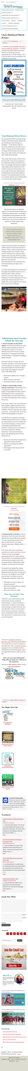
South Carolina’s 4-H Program (7, 788)
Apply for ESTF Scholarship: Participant (12, 1034)
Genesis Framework (21, 1059)
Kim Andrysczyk (14, 41)
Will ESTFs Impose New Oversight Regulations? (13, 1042)
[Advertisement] (14, 123)
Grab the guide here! (9, 1011)
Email (24, 917)
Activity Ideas (6, 20)
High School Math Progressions (10, 1031)
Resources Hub (19, 10)
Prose (12, 1059)
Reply (4, 834)
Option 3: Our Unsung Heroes (9, 1039)
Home (3, 2)
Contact (4, 23)
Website (4, 923)
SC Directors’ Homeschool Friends (7, 766)
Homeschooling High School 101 (10, 18)
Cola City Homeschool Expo (9, 26)
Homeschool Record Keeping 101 (10, 15)
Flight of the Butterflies (14, 666)
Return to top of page (14, 1057)
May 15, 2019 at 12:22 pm (8, 862)
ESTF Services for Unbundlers (10, 28)
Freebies (13, 20)
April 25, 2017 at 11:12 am (8, 822)
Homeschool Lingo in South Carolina (7, 744)
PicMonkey (12, 185)
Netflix (15, 700)
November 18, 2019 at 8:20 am (9, 880)
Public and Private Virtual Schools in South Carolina (14, 1036)
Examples (20, 20)
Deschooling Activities (9, 878)
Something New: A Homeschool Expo (13, 819)
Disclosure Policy (11, 2)
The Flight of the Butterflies (7, 723)
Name (24, 914)
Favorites (12, 700)
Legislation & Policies (8, 10)
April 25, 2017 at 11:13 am (8, 843)
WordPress (12, 1061)
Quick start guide (5, 990)
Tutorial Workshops (13, 23)
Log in (19, 1054)
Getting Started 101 (7, 12)
